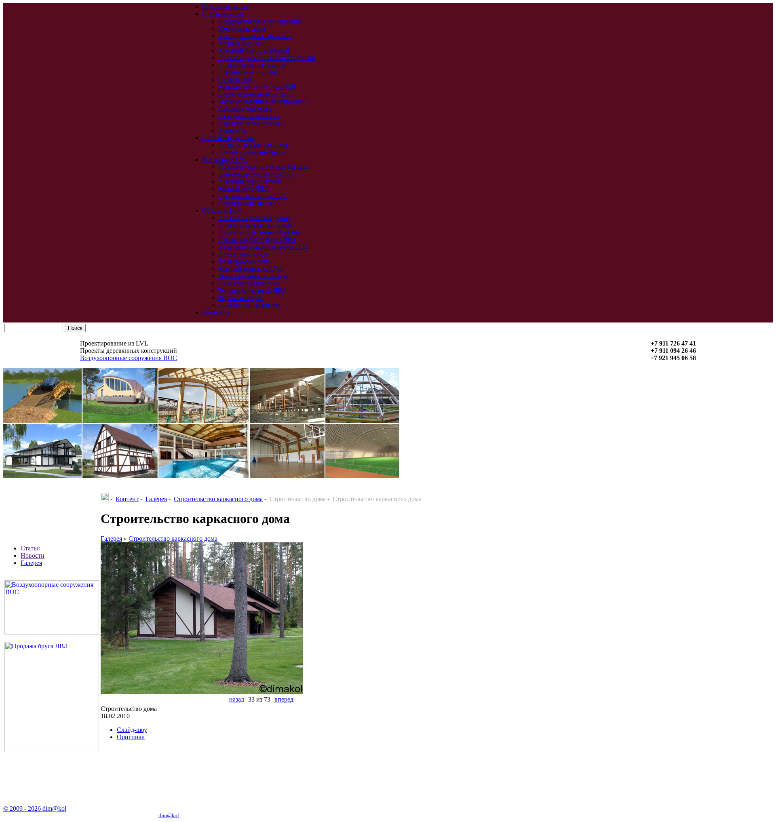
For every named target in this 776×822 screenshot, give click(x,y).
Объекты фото (222, 210)
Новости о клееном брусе (253, 144)
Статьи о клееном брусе (251, 152)
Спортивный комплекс (250, 304)
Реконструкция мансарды (253, 275)
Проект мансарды (242, 254)
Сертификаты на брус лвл (254, 94)
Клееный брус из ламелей (253, 50)
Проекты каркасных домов (255, 224)
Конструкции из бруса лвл (254, 35)
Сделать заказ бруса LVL (252, 195)
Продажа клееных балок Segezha (263, 166)
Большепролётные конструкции (262, 101)
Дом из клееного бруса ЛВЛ (257, 239)
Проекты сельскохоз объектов (259, 232)
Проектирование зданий (252, 64)
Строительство (222, 14)
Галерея (31, 562)
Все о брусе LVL (225, 159)
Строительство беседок (250, 123)
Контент (127, 498)
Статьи (30, 548)
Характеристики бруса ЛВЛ (256, 86)
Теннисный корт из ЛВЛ (252, 290)
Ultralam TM (235, 79)
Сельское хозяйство (245, 108)
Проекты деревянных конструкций (266, 57)
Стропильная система (248, 72)
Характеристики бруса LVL (256, 174)
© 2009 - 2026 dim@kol (34, 808)
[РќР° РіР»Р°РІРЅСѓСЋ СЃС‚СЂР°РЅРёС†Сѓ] (105, 498)
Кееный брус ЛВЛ (243, 43)
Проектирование (225, 6)
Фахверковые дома (244, 261)
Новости (32, 555)
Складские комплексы (249, 115)
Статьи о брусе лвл (228, 137)
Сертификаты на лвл (247, 203)
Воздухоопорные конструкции (260, 21)
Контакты (231, 130)
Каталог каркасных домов (254, 217)
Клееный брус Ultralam (249, 181)
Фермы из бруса (240, 297)
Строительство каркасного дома (218, 498)
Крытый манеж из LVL (250, 268)
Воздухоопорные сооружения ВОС (128, 357)
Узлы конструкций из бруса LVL (263, 246)
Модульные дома (241, 28)
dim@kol (168, 815)
